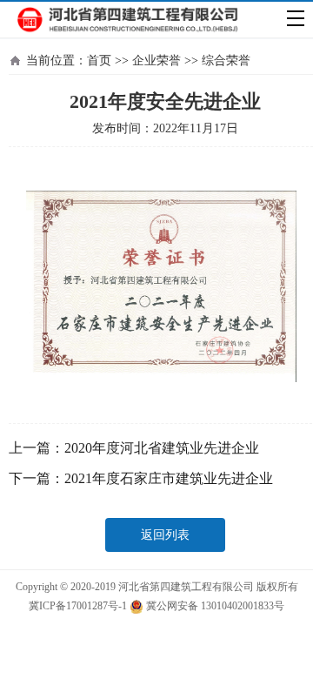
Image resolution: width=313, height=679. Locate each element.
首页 (99, 60)
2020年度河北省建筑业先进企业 (161, 447)
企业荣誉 (156, 60)
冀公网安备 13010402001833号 (213, 606)
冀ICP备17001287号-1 (78, 606)
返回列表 (165, 534)
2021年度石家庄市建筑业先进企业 (168, 478)
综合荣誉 (226, 60)
